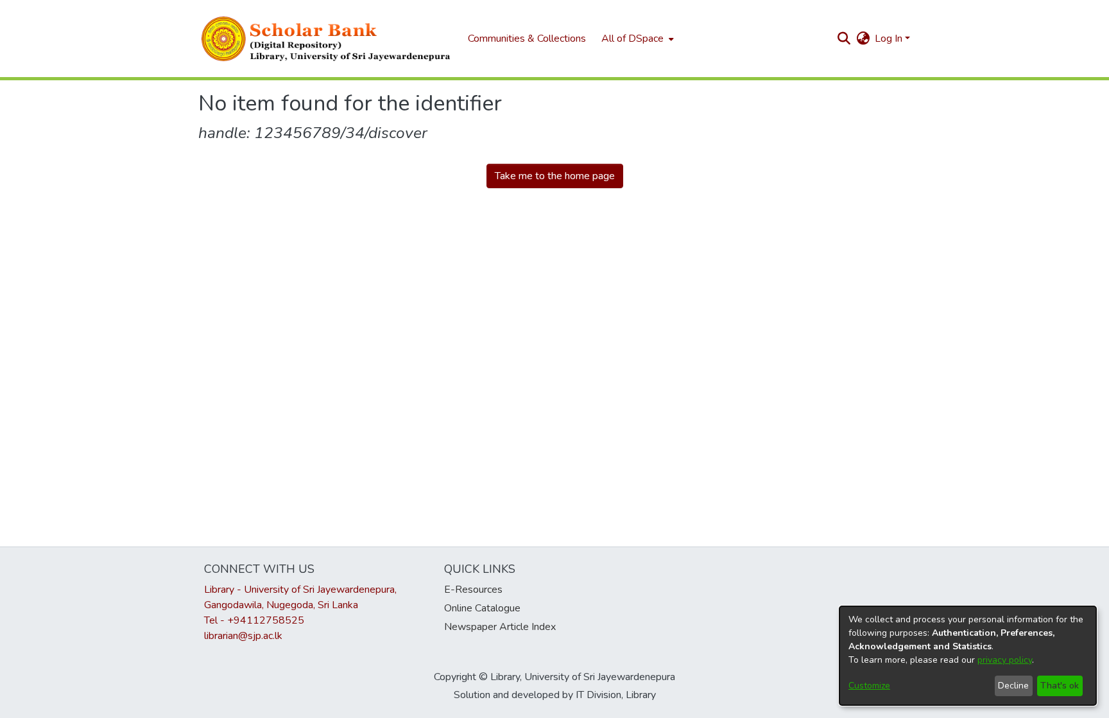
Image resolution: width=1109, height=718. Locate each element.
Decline (1013, 685)
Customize (869, 685)
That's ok (1059, 685)
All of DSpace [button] (632, 38)
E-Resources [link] (473, 589)
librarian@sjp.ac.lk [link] (243, 636)
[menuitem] (636, 38)
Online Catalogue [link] (482, 608)
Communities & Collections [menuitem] (527, 38)
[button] (326, 38)
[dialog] (967, 655)
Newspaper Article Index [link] (500, 627)
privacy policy (1004, 660)
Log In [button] (890, 38)
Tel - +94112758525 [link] (254, 620)
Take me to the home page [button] (555, 176)
